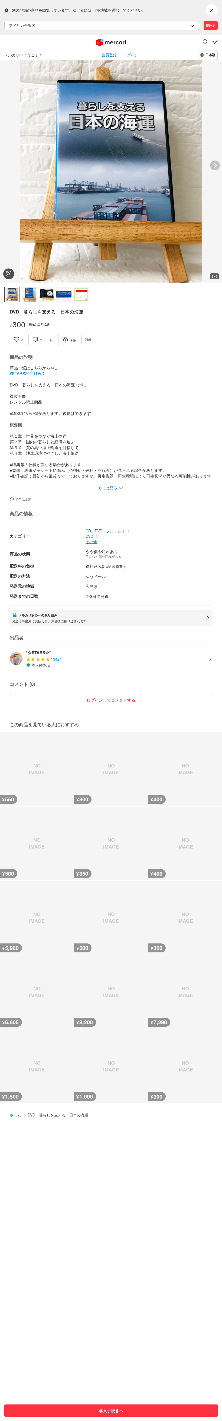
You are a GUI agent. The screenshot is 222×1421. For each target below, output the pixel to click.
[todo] (215, 42)
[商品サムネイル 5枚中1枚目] (11, 294)
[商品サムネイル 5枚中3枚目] (46, 294)
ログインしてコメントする (111, 700)
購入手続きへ (111, 1410)
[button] (205, 42)
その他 (91, 541)
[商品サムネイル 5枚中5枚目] (81, 294)
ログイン (130, 54)
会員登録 (109, 54)
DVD (89, 536)
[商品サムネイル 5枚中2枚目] (29, 294)
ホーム (15, 1115)
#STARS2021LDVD (27, 373)
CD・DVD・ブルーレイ (105, 530)
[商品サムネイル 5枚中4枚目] (63, 294)
